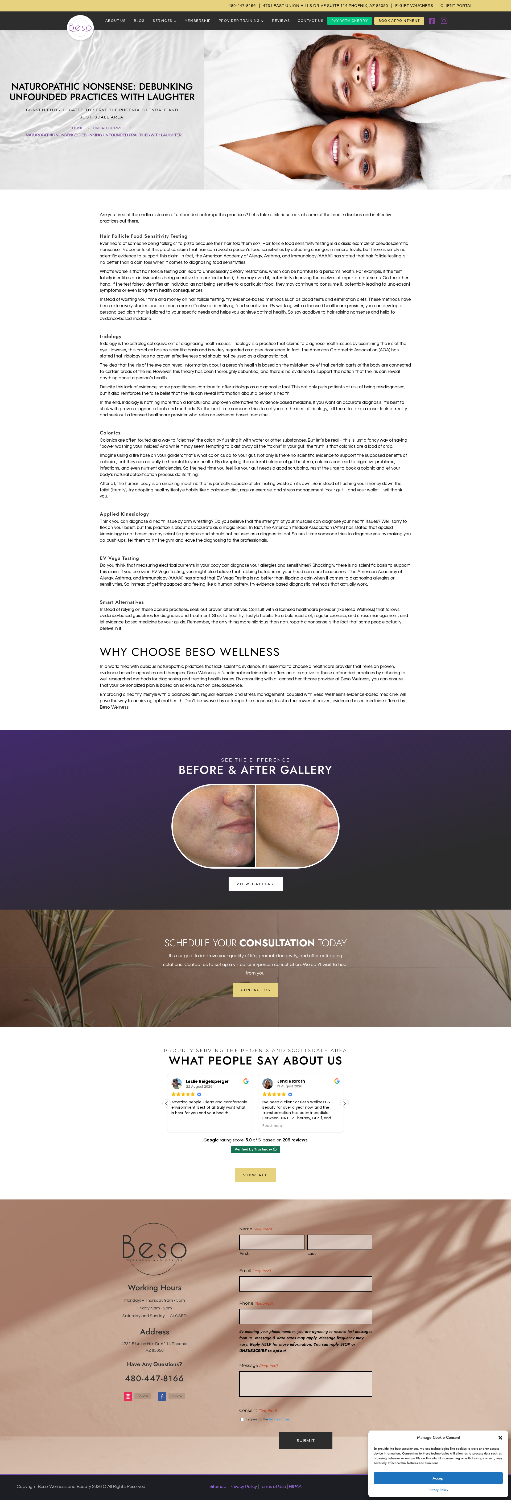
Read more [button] (262, 1125)
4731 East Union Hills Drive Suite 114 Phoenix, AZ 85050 (325, 6)
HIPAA (295, 1486)
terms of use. (279, 1419)
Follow (143, 1396)
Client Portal (456, 6)
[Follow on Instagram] (128, 1396)
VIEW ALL (255, 1175)
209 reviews (295, 1140)
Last (311, 1253)
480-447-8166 (242, 6)
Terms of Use (273, 1486)
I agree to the (268, 1419)
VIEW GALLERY (256, 884)
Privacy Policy (438, 1489)
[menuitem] (115, 21)
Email (254, 1270)
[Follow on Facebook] (162, 1396)
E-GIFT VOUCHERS (414, 6)
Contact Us (255, 990)
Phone (256, 1303)
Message (258, 1365)
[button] (500, 1437)
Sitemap (217, 1486)
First (244, 1253)
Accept (438, 1478)
